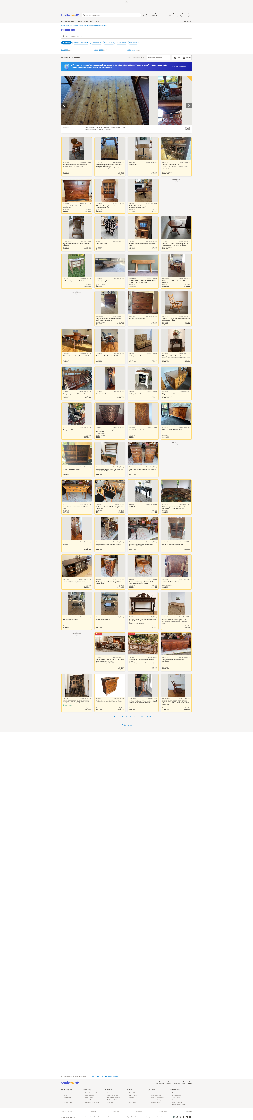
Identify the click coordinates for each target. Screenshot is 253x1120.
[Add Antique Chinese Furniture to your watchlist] (189, 140)
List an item (188, 21)
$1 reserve (67, 1100)
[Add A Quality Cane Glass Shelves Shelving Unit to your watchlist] (122, 519)
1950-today (133, 50)
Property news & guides (92, 1093)
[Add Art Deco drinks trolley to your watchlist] (122, 594)
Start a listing (160, 1083)
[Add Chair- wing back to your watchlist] (122, 219)
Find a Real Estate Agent (92, 1102)
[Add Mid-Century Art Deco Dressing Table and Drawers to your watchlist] (189, 256)
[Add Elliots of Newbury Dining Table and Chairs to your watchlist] (89, 331)
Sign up (182, 16)
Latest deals (67, 1093)
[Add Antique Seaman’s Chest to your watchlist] (156, 294)
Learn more (95, 1076)
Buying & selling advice (113, 1097)
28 (142, 717)
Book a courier (94, 21)
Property (88, 1090)
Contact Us (160, 1117)
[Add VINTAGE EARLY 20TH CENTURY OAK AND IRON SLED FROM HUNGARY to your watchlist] (122, 635)
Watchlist (168, 1083)
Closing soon (67, 1097)
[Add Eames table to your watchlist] (156, 140)
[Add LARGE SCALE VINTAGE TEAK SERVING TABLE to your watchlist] (156, 635)
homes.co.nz (92, 1111)
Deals (86, 21)
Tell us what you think (111, 1076)
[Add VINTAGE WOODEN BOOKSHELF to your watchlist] (89, 444)
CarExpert (139, 1111)
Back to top (127, 725)
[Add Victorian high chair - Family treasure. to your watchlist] (89, 140)
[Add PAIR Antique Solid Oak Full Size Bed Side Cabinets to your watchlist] (156, 444)
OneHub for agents (90, 1100)
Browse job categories (135, 1093)
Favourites (177, 1083)
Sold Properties (89, 1095)
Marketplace (68, 1090)
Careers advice (133, 1095)
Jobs (130, 1090)
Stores (80, 21)
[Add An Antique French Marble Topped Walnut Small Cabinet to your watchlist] (122, 557)
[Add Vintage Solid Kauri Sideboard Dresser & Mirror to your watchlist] (156, 219)
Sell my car (110, 1102)
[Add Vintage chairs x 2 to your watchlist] (156, 331)
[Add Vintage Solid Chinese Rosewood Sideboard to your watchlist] (189, 635)
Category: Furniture (80, 43)
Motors (109, 1090)
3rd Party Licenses (177, 1100)
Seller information (177, 1102)
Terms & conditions (136, 1117)
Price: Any (132, 43)
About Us (96, 1117)
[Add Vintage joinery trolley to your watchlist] (122, 256)
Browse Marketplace (68, 21)
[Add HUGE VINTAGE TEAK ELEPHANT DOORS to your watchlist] (89, 676)
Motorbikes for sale (112, 1095)
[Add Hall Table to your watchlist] (156, 482)
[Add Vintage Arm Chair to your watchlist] (89, 405)
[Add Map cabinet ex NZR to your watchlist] (189, 369)
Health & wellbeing (156, 1100)
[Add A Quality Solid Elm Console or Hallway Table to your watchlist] (89, 482)
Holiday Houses (163, 1111)
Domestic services (156, 1095)
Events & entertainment (157, 1097)
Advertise (116, 1117)
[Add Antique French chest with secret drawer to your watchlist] (122, 676)
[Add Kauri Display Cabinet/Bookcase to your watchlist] (189, 519)
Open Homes (89, 1097)
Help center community (178, 1104)
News (109, 1117)
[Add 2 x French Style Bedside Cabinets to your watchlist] (89, 256)
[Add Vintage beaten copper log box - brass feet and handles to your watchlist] (122, 405)
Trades (152, 1093)
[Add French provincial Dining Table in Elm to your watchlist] (189, 594)
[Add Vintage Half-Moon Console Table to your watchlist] (189, 331)
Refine (66, 43)
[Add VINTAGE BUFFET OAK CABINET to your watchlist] (189, 405)
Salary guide (132, 1102)
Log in (189, 16)
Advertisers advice (134, 1100)
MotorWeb (116, 1111)
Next (149, 717)
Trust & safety (176, 1097)
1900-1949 (100, 50)
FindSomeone (188, 1111)
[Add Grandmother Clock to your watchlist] (122, 369)
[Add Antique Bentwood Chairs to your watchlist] (189, 557)
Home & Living (68, 1102)
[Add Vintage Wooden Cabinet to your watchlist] (156, 369)
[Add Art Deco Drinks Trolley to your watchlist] (89, 594)
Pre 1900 (66, 50)
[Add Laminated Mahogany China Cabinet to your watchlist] (89, 557)
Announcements (176, 1095)
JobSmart (131, 1097)
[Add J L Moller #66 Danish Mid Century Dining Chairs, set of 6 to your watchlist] (122, 482)
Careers (104, 1117)
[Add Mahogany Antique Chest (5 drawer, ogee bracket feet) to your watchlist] (89, 181)
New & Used (108, 43)
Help (173, 1093)
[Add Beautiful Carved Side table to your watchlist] (156, 405)
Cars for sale (110, 1093)
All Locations (96, 43)
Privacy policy (125, 1117)
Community (176, 1090)
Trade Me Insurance (66, 1111)
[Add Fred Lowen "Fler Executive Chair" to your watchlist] (122, 331)
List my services (155, 1102)
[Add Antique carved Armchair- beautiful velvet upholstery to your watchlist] (89, 219)
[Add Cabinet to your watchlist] (89, 519)
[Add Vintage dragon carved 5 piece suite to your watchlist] (89, 369)
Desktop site (88, 1117)
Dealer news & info (112, 1100)
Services (153, 1090)
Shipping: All (121, 43)
